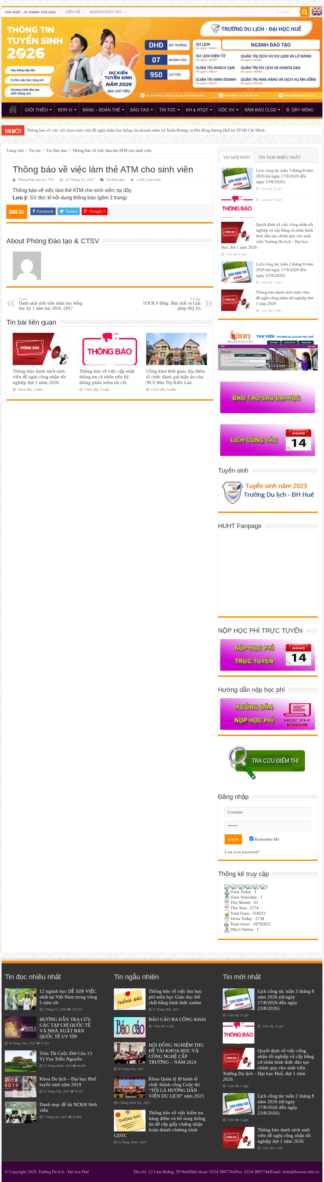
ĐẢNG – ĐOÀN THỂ (101, 110)
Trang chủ (15, 150)
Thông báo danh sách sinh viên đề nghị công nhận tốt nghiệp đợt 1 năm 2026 (39, 376)
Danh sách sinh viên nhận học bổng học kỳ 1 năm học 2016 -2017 (50, 304)
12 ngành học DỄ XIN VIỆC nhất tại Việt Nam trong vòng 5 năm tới (68, 996)
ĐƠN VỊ (65, 110)
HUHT (13, 109)
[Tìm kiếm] (305, 12)
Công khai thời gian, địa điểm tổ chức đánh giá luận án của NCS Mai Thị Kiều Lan (175, 376)
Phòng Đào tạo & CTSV (36, 180)
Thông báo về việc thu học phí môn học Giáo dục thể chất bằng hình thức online (175, 996)
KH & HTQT (197, 110)
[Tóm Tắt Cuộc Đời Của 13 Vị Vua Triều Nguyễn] (20, 1061)
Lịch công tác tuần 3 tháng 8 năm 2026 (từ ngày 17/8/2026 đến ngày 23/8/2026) (284, 176)
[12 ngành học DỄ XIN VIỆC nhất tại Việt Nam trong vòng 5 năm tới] (20, 999)
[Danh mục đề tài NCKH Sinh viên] (20, 1112)
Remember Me (266, 839)
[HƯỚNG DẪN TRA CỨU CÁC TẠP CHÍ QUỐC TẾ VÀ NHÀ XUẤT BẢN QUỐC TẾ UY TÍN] (20, 1027)
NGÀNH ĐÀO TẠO (106, 12)
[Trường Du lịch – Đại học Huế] (162, 60)
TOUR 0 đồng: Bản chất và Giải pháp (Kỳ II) (172, 304)
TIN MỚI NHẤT (237, 157)
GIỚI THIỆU (36, 110)
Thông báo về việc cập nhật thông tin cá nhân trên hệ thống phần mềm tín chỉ (106, 376)
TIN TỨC (167, 110)
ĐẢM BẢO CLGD (260, 110)
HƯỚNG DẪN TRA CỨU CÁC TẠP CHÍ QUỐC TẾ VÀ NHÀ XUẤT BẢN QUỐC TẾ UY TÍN (65, 1028)
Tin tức (35, 150)
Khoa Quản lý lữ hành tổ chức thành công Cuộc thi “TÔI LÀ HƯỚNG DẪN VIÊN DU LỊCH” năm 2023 (176, 1087)
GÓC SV (226, 110)
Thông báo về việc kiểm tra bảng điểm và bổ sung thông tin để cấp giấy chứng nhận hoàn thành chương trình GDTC (159, 1124)
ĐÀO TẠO (139, 110)
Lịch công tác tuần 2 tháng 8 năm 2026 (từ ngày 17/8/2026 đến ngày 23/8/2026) (284, 270)
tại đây (124, 190)
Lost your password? (242, 851)
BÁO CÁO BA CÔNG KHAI (177, 1019)
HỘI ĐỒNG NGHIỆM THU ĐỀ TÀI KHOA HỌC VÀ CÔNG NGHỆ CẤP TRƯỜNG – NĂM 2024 (176, 1053)
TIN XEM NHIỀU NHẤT (280, 157)
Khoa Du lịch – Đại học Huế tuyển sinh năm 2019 (68, 1081)
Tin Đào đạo (56, 150)
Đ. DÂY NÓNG (300, 110)
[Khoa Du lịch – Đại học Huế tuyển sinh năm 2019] (20, 1087)
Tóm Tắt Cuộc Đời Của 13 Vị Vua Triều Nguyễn (66, 1055)
